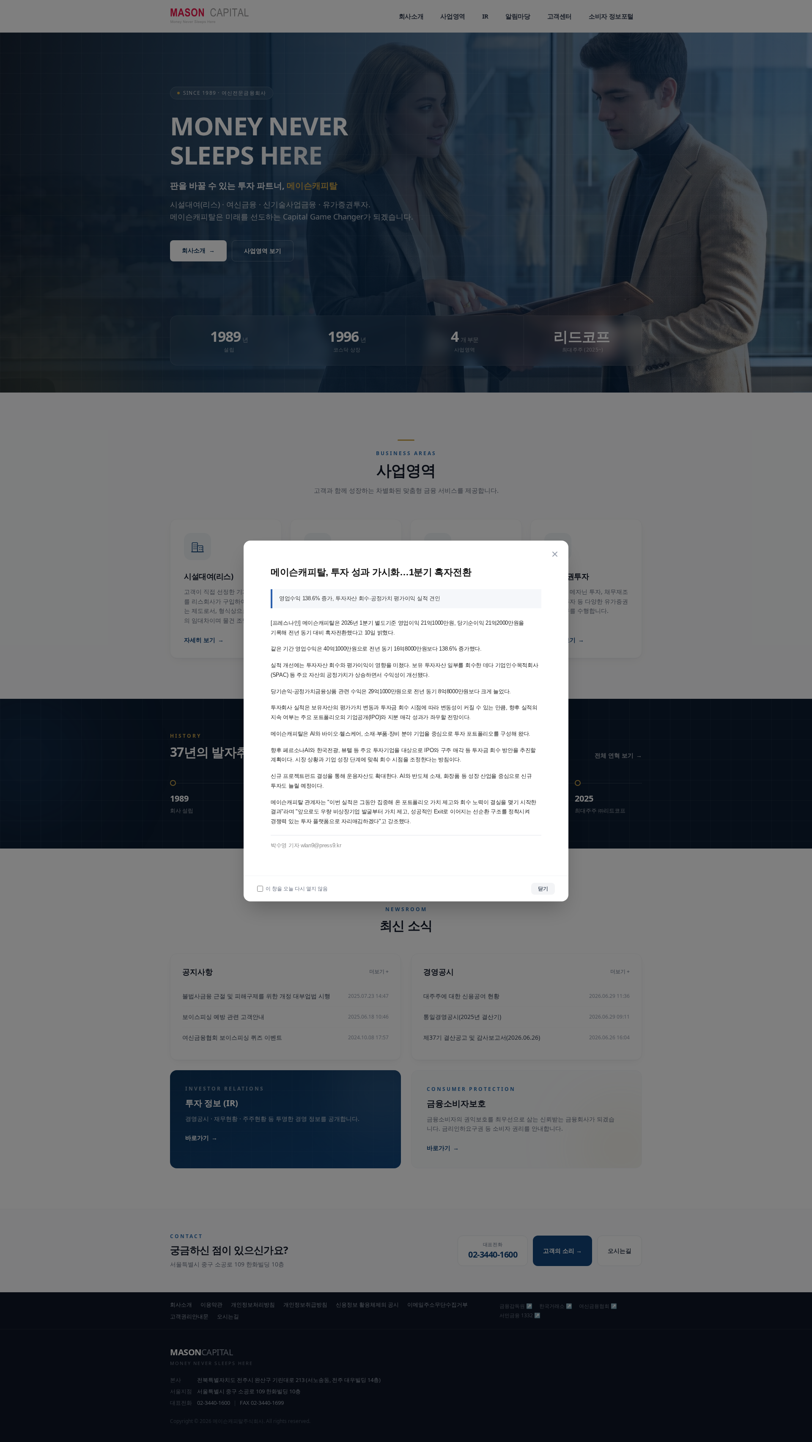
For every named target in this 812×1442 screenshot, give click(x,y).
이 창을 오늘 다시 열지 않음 (297, 888)
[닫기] (555, 554)
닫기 (543, 888)
